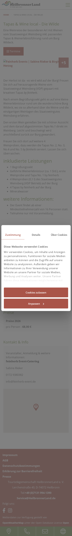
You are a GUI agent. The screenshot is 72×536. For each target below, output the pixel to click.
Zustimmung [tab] (13, 234)
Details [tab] (36, 234)
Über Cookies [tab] (59, 234)
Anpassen (34, 303)
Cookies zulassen (36, 292)
